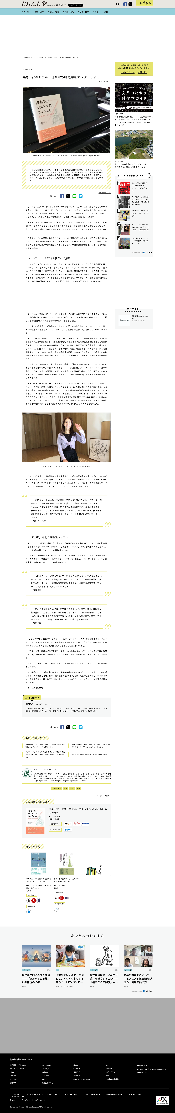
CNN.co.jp (45, 1068)
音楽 (78, 789)
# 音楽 (126, 987)
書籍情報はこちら (105, 192)
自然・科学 (84, 11)
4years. (108, 1065)
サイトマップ (35, 1094)
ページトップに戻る (104, 796)
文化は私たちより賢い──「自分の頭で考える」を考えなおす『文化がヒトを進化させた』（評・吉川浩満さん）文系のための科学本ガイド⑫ (134, 120)
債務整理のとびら (48, 1083)
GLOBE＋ (76, 1068)
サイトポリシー (51, 1094)
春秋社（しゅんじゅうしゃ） (46, 769)
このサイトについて (17, 1094)
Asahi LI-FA (109, 1075)
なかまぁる (77, 1075)
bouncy (44, 1079)
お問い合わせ (40, 1100)
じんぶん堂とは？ (76, 5)
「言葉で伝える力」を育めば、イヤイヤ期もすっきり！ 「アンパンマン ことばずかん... (70, 978)
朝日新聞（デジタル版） (19, 1065)
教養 (96, 11)
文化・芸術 (69, 11)
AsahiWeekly (142, 1072)
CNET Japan (46, 1065)
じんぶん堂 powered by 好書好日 (34, 3)
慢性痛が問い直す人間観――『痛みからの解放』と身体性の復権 (36, 978)
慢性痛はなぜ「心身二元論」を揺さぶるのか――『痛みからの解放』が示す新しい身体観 (104, 978)
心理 (72, 789)
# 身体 (24, 987)
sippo (75, 1065)
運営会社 (13, 1100)
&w (15, 1068)
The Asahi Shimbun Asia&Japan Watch (151, 1069)
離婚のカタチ (15, 1083)
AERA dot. (45, 1075)
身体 (65, 789)
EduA (12, 1072)
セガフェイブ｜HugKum (64, 987)
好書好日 (144, 3)
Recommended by (137, 252)
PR (57, 970)
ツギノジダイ (110, 1072)
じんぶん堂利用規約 (17, 1096)
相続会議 (108, 1068)
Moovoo (13, 1075)
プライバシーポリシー (92, 1094)
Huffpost (45, 1072)
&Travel (21, 1068)
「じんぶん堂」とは (128, 72)
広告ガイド (26, 1100)
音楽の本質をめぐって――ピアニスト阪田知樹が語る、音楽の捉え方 (138, 978)
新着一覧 (25, 11)
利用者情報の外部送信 (113, 1094)
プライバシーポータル (70, 1094)
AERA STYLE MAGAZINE (82, 1079)
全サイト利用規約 (134, 1094)
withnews (13, 1079)
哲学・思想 (39, 11)
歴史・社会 (54, 11)
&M (11, 1068)
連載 (106, 11)
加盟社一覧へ (142, 72)
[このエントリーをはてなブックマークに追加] (81, 196)
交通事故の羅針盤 (112, 1079)
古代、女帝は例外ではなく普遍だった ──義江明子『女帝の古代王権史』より (134, 165)
